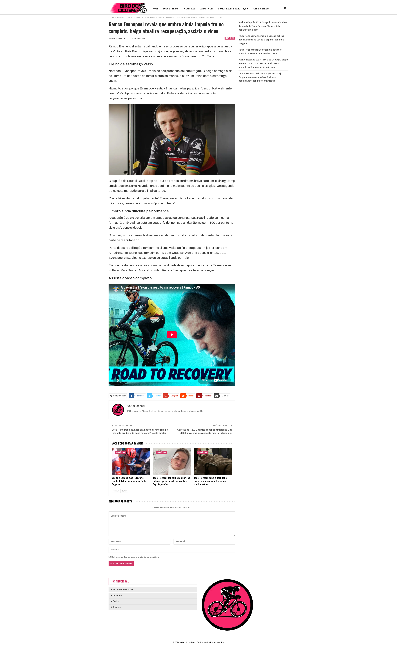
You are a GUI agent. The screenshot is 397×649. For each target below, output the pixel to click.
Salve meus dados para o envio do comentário (135, 557)
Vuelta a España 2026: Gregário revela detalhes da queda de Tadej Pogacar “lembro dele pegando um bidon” (263, 26)
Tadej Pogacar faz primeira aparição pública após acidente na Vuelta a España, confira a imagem (261, 40)
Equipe (116, 601)
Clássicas (189, 8)
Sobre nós (117, 595)
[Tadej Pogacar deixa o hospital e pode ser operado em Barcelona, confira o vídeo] (213, 461)
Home (155, 8)
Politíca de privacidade (123, 589)
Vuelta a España (260, 8)
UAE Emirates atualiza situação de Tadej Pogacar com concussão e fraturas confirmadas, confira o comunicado (260, 77)
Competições (206, 8)
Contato (117, 607)
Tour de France (171, 8)
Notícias (229, 38)
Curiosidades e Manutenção (233, 8)
